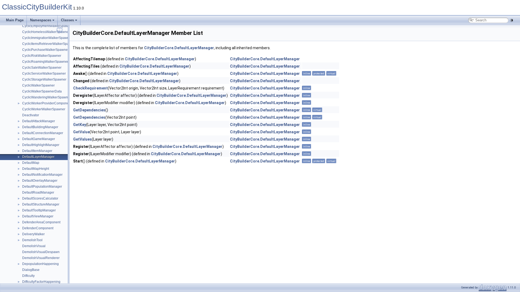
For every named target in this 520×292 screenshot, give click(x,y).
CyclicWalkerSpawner (38, 85)
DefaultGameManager (38, 139)
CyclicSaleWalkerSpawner (41, 67)
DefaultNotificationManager (42, 175)
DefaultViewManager (37, 216)
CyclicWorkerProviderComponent (47, 103)
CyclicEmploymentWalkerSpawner (47, 26)
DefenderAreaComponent (41, 222)
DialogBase (31, 270)
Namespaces (40, 20)
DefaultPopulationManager (42, 186)
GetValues (82, 139)
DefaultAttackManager (38, 121)
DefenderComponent (37, 228)
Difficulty (28, 276)
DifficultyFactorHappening (41, 282)
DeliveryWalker (33, 234)
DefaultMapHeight (35, 169)
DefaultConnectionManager (42, 133)
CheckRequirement (90, 88)
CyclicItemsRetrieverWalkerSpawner (49, 44)
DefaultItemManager (37, 151)
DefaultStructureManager (40, 204)
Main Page (15, 20)
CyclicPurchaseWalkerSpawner (45, 50)
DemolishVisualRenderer (41, 258)
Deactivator (30, 115)
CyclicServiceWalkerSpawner (44, 73)
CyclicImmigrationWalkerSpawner (47, 38)
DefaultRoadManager (38, 192)
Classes (67, 20)
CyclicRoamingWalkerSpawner (45, 62)
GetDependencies (89, 110)
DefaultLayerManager (38, 157)
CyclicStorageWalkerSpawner (44, 79)
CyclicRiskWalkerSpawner (41, 56)
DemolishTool (32, 240)
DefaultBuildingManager (40, 127)
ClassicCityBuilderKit (37, 7)
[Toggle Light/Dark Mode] (512, 20)
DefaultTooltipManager (39, 210)
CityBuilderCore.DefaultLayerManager (179, 48)
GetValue (81, 132)
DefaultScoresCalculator (40, 198)
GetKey (79, 124)
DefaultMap (30, 163)
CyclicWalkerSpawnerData (42, 91)
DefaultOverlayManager (39, 180)
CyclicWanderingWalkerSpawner (46, 97)
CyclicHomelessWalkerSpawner (46, 32)
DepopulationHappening (40, 264)
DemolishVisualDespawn (41, 252)
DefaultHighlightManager (40, 145)
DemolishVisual (34, 246)
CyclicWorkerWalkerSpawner (43, 109)
